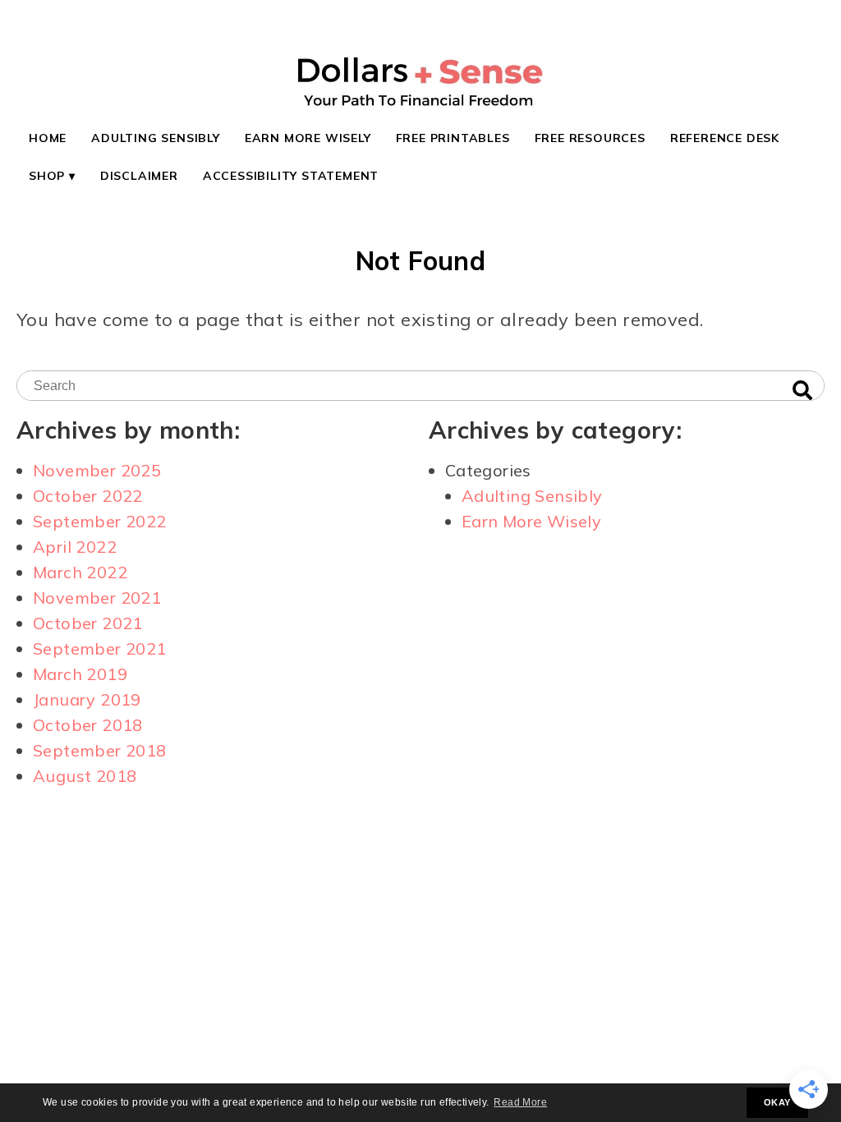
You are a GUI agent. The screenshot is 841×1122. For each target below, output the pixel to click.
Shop (47, 175)
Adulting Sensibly (155, 138)
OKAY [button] (777, 1102)
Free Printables (453, 138)
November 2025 (97, 470)
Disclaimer (139, 175)
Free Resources (590, 138)
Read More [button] (520, 1102)
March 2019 (80, 674)
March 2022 (80, 572)
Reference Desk (724, 138)
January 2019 (87, 699)
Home (48, 138)
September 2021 (100, 648)
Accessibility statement (291, 175)
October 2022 (88, 495)
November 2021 (97, 597)
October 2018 (88, 725)
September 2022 (100, 521)
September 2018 (100, 750)
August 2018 (84, 776)
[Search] (802, 390)
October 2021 (88, 623)
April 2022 (75, 546)
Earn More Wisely (308, 138)
